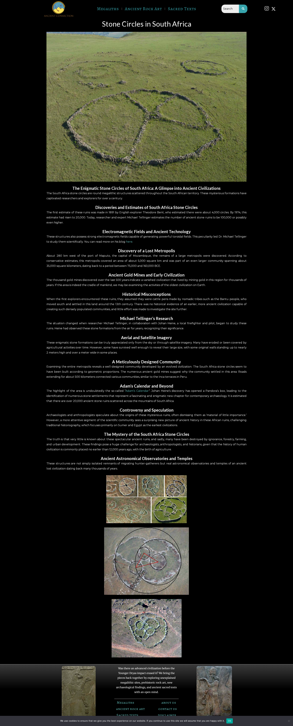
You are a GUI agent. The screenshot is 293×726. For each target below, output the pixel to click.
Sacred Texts (182, 8)
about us (168, 702)
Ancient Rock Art (143, 8)
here (129, 241)
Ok (229, 720)
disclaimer (167, 715)
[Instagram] (268, 9)
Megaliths (108, 8)
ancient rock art (130, 709)
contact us (167, 709)
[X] (274, 8)
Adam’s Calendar (137, 390)
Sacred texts (127, 715)
